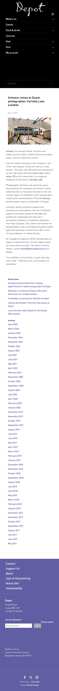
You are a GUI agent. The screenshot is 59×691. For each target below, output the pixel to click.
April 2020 (13, 399)
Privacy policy (47, 622)
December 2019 (15, 412)
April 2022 (13, 324)
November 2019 (15, 417)
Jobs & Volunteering (18, 578)
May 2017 (12, 544)
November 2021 (15, 342)
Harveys (46, 198)
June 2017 (13, 539)
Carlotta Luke (36, 180)
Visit (8, 41)
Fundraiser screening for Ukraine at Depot (28, 299)
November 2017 (15, 517)
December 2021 (15, 338)
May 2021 (12, 364)
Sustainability (14, 588)
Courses (10, 36)
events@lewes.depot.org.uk (33, 249)
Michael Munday (33, 685)
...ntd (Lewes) (35, 682)
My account (12, 53)
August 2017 (14, 530)
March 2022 (13, 329)
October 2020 (14, 381)
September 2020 (15, 386)
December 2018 (15, 465)
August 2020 (14, 390)
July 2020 (12, 395)
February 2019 (15, 456)
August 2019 (14, 430)
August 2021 (14, 351)
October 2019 (14, 421)
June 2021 (13, 360)
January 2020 (14, 408)
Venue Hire (12, 583)
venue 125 (10, 176)
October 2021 (14, 346)
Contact (10, 563)
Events (9, 25)
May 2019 (12, 443)
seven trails (37, 173)
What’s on (11, 19)
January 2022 (14, 333)
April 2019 (13, 447)
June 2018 (13, 491)
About (9, 573)
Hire (8, 47)
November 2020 (15, 377)
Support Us (12, 568)
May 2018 (12, 495)
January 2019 (14, 460)
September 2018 (15, 478)
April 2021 (13, 368)
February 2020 (15, 403)
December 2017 (15, 513)
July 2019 (12, 434)
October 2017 (14, 522)
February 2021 (15, 373)
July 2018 (12, 487)
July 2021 (12, 355)
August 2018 (14, 482)
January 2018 (14, 509)
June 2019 (13, 438)
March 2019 (13, 452)
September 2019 (15, 425)
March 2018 (13, 500)
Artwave (10, 151)
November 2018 (15, 469)
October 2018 (14, 473)
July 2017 (12, 535)
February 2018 (15, 504)
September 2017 (15, 526)
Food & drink (13, 30)
